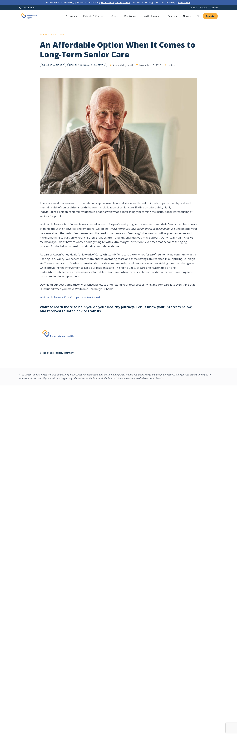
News (186, 16)
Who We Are (130, 16)
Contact (214, 7)
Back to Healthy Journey (58, 353)
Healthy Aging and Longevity (87, 65)
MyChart (203, 7)
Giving (114, 16)
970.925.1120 (184, 2)
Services (70, 16)
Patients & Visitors (93, 16)
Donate (210, 16)
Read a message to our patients (115, 2)
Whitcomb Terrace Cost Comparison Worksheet (70, 297)
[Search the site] (197, 16)
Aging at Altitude (53, 65)
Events (171, 16)
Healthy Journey (151, 16)
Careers (193, 7)
